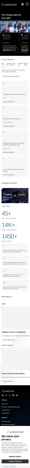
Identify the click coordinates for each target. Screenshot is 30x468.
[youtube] (16, 395)
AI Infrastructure (6, 421)
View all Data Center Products (11, 76)
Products (4, 400)
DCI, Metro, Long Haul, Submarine (11, 407)
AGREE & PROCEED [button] (15, 461)
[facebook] (9, 395)
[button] (27, 428)
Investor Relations (8, 381)
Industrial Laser (6, 410)
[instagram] (13, 395)
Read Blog (5, 23)
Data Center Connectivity (8, 424)
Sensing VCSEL (5, 413)
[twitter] (6, 395)
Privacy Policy (5, 466)
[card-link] (15, 92)
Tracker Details (12, 466)
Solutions (4, 417)
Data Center (5, 403)
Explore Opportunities (9, 340)
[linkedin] (2, 395)
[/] (9, 4)
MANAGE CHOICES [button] (15, 457)
